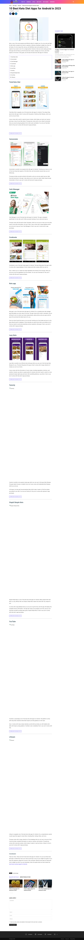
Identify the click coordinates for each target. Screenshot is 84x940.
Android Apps (15, 873)
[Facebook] (10, 13)
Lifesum (13, 77)
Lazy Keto (13, 68)
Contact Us (67, 938)
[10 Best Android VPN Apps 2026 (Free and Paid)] (58, 67)
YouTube (13, 75)
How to (23, 1)
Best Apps (39, 1)
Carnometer (14, 59)
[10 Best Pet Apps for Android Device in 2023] (58, 79)
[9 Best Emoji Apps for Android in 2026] (16, 884)
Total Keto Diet (14, 57)
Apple (33, 1)
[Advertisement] (30, 129)
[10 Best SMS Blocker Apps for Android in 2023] (58, 61)
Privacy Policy (72, 938)
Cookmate (13, 63)
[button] (73, 2)
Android (29, 1)
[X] (13, 13)
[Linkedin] (16, 13)
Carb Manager (14, 61)
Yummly (13, 70)
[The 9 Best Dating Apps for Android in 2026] (45, 884)
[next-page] (12, 893)
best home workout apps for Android (18, 864)
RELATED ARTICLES (14, 877)
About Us (62, 938)
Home (10, 5)
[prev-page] (10, 893)
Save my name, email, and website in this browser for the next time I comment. (26, 921)
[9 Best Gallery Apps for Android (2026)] (30, 884)
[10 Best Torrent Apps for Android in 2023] (65, 41)
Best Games (45, 1)
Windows (52, 1)
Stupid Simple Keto (15, 72)
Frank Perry (12, 10)
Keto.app (13, 66)
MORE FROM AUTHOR (25, 877)
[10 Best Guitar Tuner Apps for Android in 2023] (58, 73)
